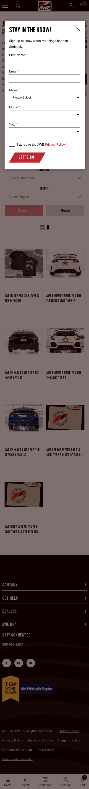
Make (14, 90)
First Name (18, 55)
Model (14, 107)
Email (14, 71)
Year (13, 124)
